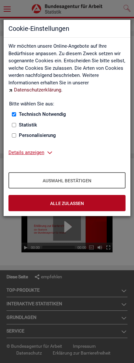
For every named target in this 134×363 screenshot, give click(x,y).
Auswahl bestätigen (67, 180)
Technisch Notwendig (42, 114)
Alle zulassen (67, 203)
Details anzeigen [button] (26, 152)
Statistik (28, 125)
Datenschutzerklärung (37, 90)
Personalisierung (37, 135)
